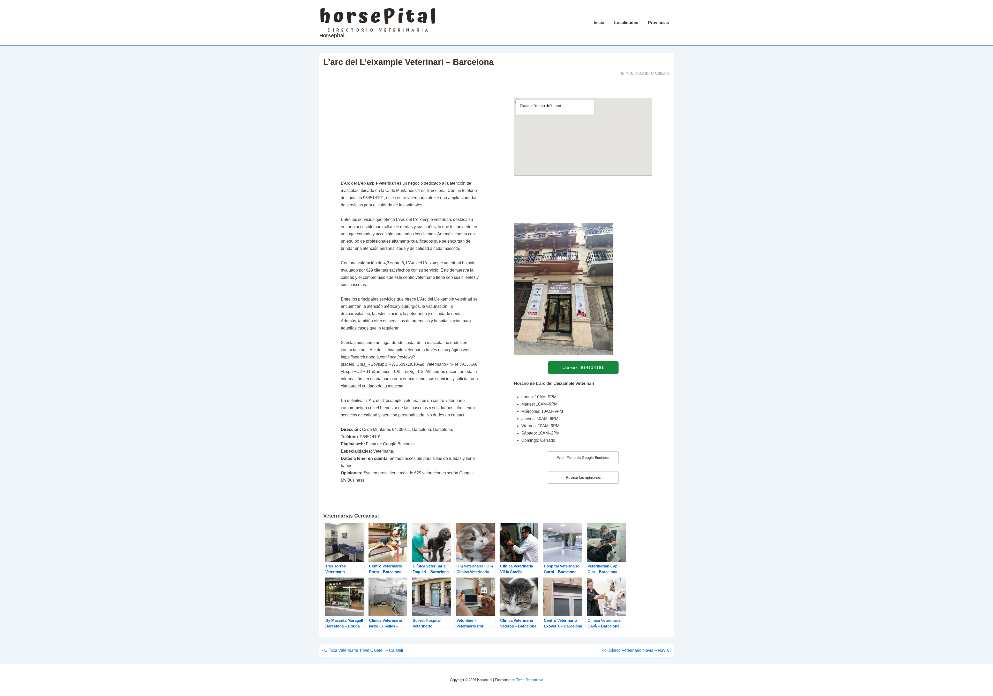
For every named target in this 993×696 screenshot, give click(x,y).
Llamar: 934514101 (583, 367)
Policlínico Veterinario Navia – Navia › (636, 650)
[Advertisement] (410, 136)
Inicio (599, 22)
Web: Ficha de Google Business (583, 457)
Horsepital (332, 35)
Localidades (626, 22)
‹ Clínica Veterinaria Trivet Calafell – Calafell (362, 650)
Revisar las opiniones (583, 477)
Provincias (658, 22)
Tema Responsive (529, 680)
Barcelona (660, 74)
